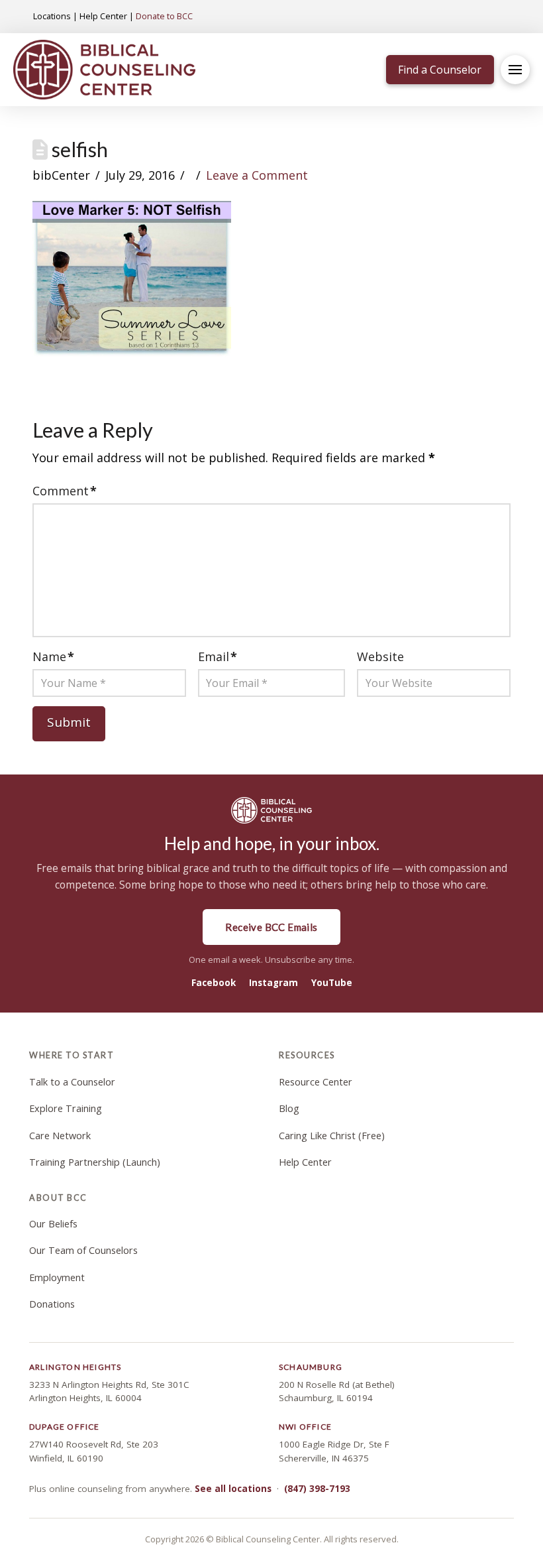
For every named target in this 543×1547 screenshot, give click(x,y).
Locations (52, 16)
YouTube (331, 983)
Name (53, 656)
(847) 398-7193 (317, 1489)
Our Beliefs (53, 1223)
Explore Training (65, 1108)
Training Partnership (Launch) (94, 1162)
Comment (64, 491)
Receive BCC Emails (271, 927)
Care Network (60, 1135)
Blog (289, 1108)
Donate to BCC (164, 16)
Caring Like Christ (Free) (332, 1135)
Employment (57, 1277)
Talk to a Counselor (72, 1082)
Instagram (273, 983)
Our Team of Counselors (83, 1250)
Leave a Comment (257, 175)
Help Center (103, 16)
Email (217, 656)
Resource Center (315, 1082)
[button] (515, 69)
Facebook (213, 983)
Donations (52, 1304)
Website (380, 656)
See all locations (233, 1489)
